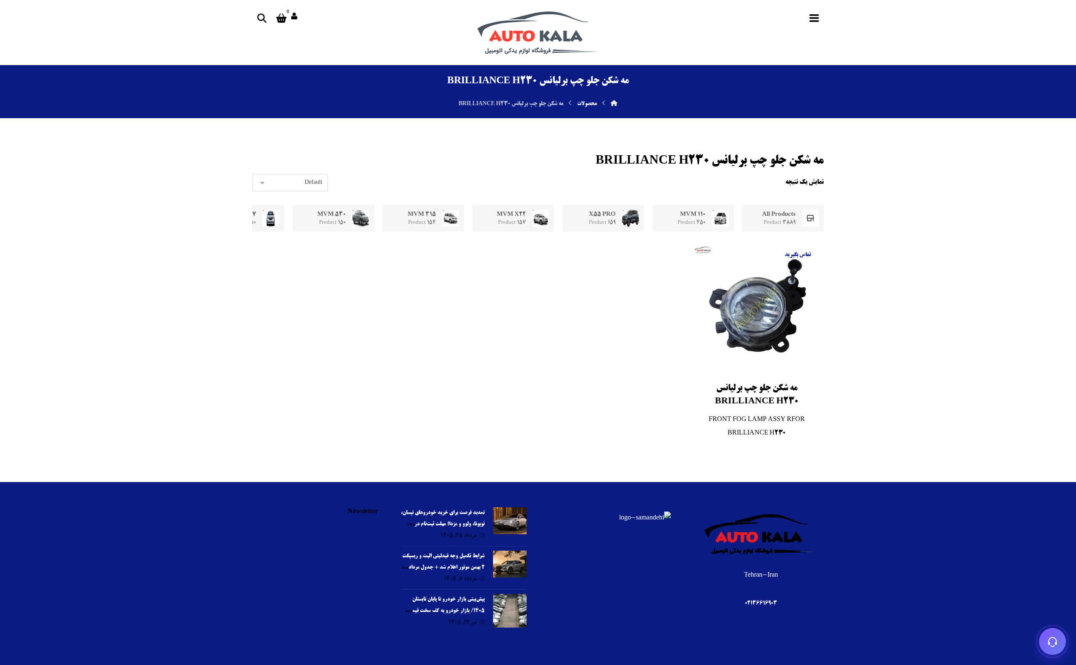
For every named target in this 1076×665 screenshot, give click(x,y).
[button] (814, 18)
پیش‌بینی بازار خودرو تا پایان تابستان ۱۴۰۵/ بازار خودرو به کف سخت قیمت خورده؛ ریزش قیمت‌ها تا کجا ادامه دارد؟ (444, 611)
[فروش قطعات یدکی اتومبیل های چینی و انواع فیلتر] (538, 32)
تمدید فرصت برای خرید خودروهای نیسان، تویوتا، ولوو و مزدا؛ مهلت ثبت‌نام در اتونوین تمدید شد (443, 524)
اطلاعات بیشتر (748, 390)
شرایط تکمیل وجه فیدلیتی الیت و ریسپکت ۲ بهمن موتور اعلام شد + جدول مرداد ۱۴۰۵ (443, 568)
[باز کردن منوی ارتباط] (1052, 641)
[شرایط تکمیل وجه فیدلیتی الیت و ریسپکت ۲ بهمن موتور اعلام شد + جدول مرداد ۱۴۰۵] (510, 567)
